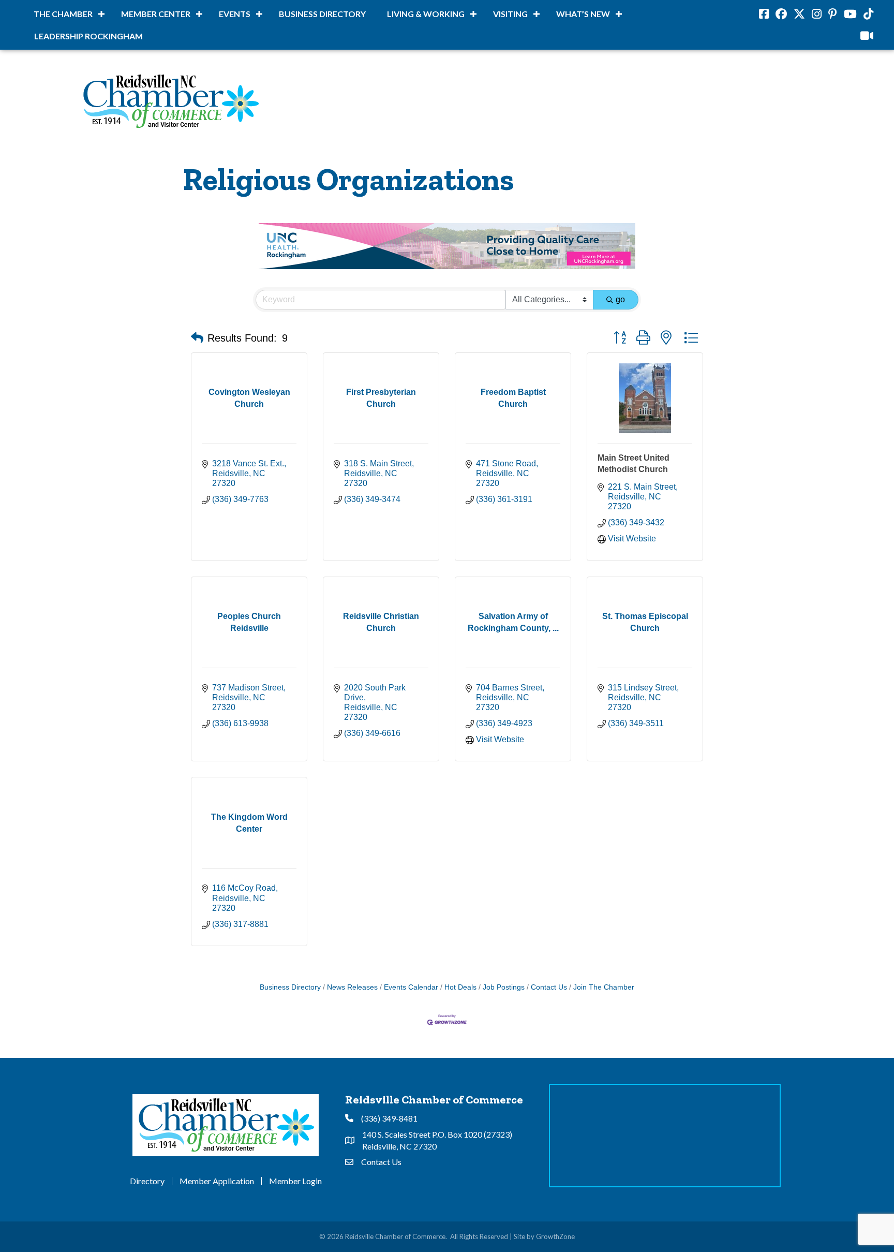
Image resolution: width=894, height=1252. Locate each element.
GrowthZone (555, 1237)
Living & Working (426, 14)
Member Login (295, 1181)
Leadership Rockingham (88, 36)
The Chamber (63, 14)
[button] (197, 338)
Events (234, 14)
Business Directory (322, 14)
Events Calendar (411, 988)
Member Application (217, 1181)
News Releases (352, 988)
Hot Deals (460, 988)
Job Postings (504, 988)
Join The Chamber (603, 988)
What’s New (583, 14)
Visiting (510, 14)
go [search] (620, 300)
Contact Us (549, 988)
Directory (147, 1181)
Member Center (155, 14)
